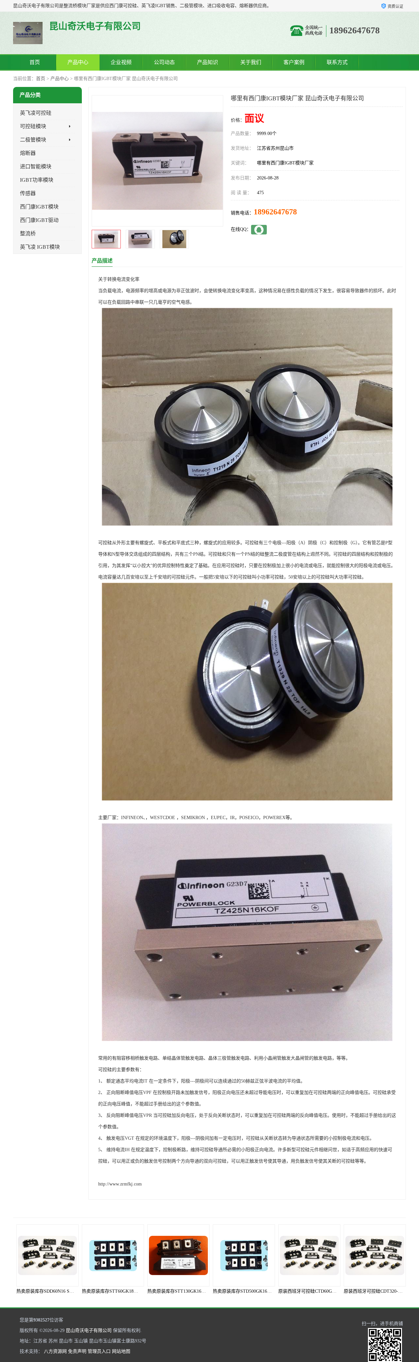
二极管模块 (33, 140)
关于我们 (250, 62)
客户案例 (293, 62)
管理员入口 (99, 1351)
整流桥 (28, 233)
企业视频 (121, 62)
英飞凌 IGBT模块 (40, 247)
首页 (34, 62)
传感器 (28, 193)
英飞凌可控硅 (35, 113)
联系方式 (337, 62)
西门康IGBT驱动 (39, 220)
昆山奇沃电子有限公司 (89, 1330)
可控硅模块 (33, 126)
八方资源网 (55, 1351)
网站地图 (121, 1351)
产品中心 (77, 62)
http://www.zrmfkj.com (120, 1184)
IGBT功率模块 (36, 180)
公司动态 (164, 62)
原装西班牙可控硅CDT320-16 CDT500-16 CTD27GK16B (334, 1291)
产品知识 (207, 62)
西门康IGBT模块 (39, 207)
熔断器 (28, 153)
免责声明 (77, 1351)
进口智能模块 (35, 166)
